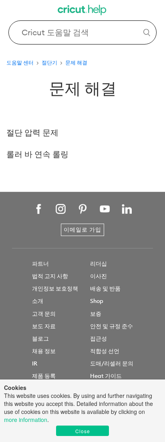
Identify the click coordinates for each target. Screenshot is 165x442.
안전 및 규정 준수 (111, 326)
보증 (95, 313)
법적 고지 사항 (50, 276)
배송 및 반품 (105, 288)
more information (25, 420)
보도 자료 (44, 326)
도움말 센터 (20, 62)
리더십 (98, 263)
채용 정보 (44, 351)
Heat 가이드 (106, 375)
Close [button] (82, 431)
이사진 (98, 276)
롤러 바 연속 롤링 (37, 154)
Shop (96, 301)
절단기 (49, 62)
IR (34, 363)
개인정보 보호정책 (55, 288)
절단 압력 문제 (32, 132)
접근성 (98, 338)
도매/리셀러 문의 (111, 363)
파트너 (40, 263)
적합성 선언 (104, 351)
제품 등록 (44, 375)
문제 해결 (76, 62)
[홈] (82, 11)
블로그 (40, 338)
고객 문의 (44, 313)
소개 (37, 301)
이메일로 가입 (82, 229)
